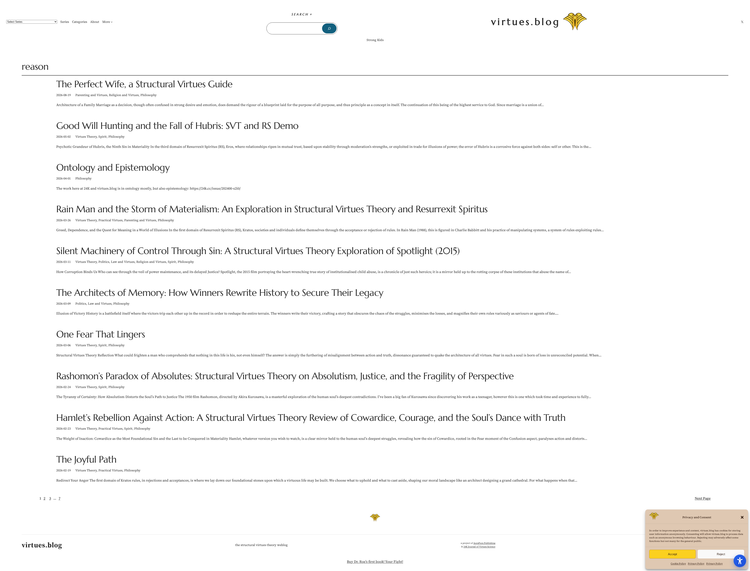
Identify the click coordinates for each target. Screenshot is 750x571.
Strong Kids (375, 40)
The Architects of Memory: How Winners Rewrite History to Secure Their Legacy (219, 292)
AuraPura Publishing (484, 543)
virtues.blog (525, 22)
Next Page (703, 498)
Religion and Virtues (124, 95)
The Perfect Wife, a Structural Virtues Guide (144, 84)
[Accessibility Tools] (740, 561)
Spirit (102, 136)
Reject (721, 554)
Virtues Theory (86, 136)
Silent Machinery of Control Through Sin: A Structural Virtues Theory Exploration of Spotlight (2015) (258, 250)
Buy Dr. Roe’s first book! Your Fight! (375, 561)
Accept (672, 554)
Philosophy (148, 95)
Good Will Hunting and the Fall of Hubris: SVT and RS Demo (177, 125)
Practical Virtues (110, 220)
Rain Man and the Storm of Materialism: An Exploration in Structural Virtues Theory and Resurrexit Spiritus (272, 209)
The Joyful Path (86, 459)
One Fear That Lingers (100, 334)
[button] (742, 517)
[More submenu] (112, 22)
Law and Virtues (123, 262)
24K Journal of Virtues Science (479, 546)
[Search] (329, 28)
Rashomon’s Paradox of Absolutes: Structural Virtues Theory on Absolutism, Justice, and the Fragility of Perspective (285, 376)
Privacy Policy (696, 563)
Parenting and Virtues (91, 95)
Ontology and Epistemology (113, 167)
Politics (103, 262)
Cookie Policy (678, 563)
